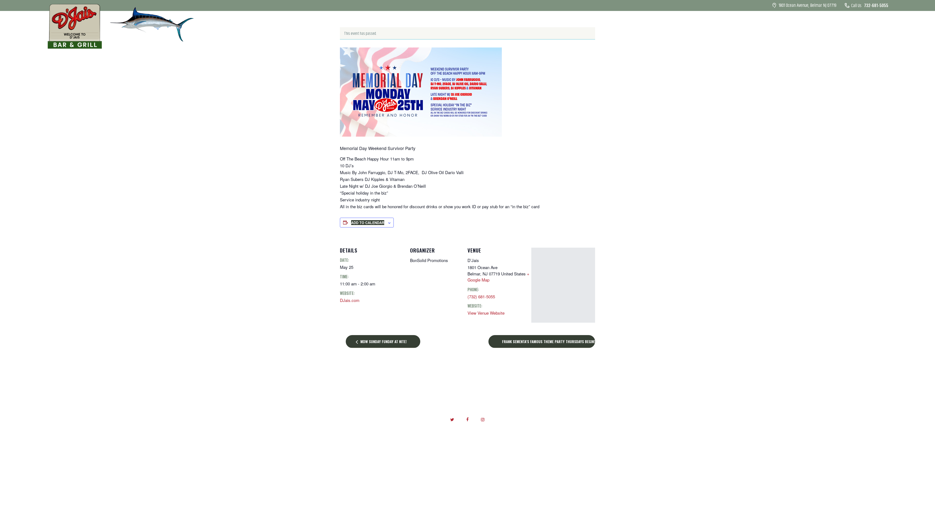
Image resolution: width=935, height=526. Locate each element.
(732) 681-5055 (481, 296)
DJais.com (349, 300)
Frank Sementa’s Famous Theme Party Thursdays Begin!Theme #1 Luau (548, 341)
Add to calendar (367, 222)
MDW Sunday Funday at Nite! (383, 341)
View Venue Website (486, 313)
